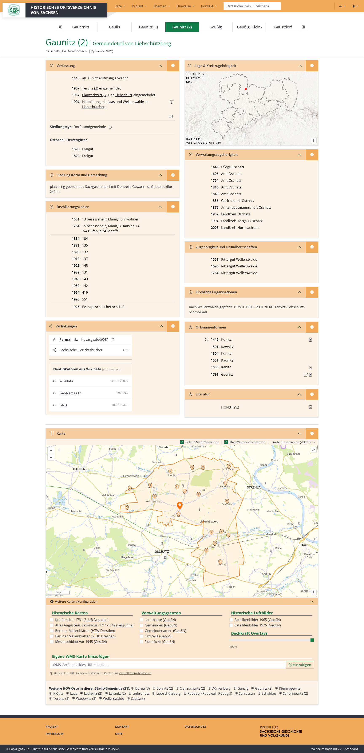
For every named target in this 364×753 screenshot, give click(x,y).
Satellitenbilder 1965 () (257, 619)
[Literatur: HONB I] (310, 407)
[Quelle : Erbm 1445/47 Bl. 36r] (310, 340)
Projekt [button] (138, 6)
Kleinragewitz (289, 688)
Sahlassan (247, 693)
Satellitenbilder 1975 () (257, 625)
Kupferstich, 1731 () (81, 619)
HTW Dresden (103, 630)
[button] (171, 102)
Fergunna (124, 625)
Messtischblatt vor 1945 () (81, 641)
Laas (111, 101)
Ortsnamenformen (211, 327)
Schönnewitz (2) (295, 693)
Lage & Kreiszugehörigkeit (215, 65)
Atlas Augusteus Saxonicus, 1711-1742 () (94, 625)
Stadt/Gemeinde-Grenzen (247, 442)
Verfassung (66, 65)
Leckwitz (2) (93, 693)
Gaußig (215, 26)
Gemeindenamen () (165, 630)
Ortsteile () (158, 636)
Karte (61, 433)
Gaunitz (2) (263, 688)
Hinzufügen (301, 664)
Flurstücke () (160, 641)
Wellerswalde (133, 101)
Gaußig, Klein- (249, 26)
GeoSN (100, 641)
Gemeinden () (161, 625)
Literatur (203, 394)
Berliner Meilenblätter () (85, 630)
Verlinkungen (66, 326)
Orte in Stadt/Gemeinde (202, 442)
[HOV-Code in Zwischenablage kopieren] (92, 51)
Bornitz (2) (165, 688)
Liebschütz (123, 95)
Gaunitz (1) (148, 26)
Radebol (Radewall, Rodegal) (209, 693)
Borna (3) (142, 688)
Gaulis (114, 26)
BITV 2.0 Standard (345, 749)
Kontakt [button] (207, 6)
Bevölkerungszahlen (73, 206)
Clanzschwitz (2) (94, 95)
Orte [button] (119, 6)
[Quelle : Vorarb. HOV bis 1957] (310, 367)
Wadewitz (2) (86, 698)
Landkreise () (160, 619)
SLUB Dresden (96, 619)
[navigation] (182, 27)
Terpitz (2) (90, 88)
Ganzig (242, 688)
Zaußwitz (138, 698)
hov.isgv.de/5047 (94, 339)
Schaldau (269, 693)
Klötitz (58, 693)
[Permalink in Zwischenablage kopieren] (113, 339)
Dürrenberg (221, 688)
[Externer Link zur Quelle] (306, 375)
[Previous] (60, 27)
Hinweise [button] (184, 6)
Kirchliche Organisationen (216, 292)
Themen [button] (160, 6)
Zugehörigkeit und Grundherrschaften (226, 247)
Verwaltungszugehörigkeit (217, 154)
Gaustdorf (283, 26)
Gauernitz (80, 26)
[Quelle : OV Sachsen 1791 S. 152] (310, 375)
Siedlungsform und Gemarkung (82, 175)
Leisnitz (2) (117, 693)
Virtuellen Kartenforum (135, 673)
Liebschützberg (153, 43)
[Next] (303, 27)
